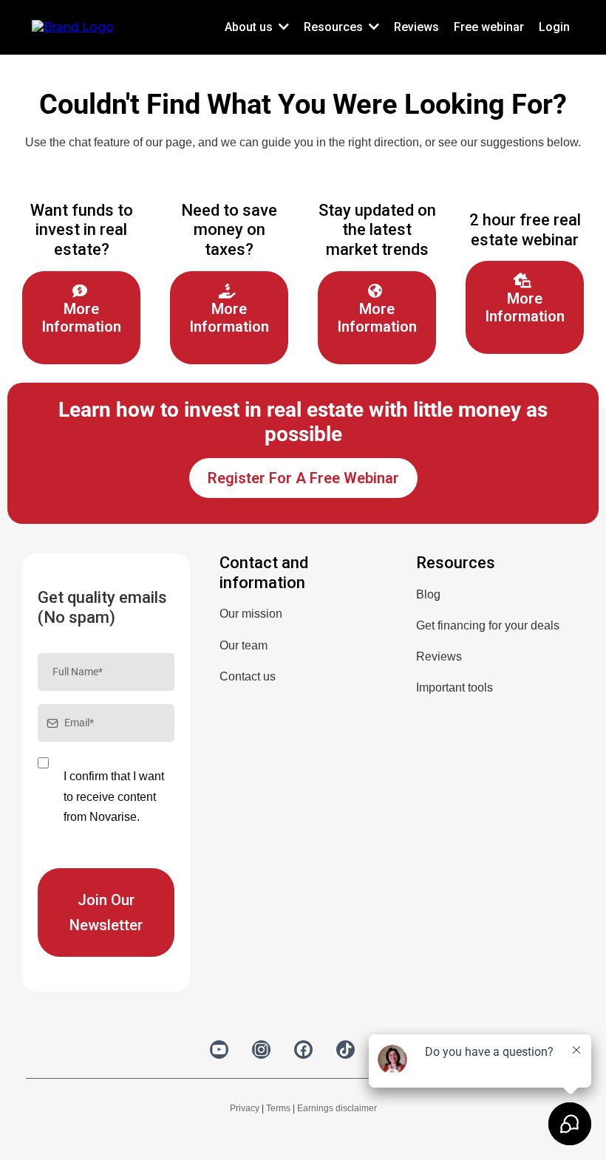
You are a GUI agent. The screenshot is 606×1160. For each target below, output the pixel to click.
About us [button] (250, 27)
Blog (428, 594)
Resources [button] (335, 27)
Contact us (247, 676)
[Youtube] (219, 1049)
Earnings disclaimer (337, 1108)
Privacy (244, 1108)
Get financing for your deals (487, 625)
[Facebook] (303, 1049)
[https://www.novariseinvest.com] (73, 26)
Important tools (454, 687)
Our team (243, 645)
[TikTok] (345, 1049)
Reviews (439, 656)
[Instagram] (261, 1049)
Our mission (250, 613)
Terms (278, 1108)
